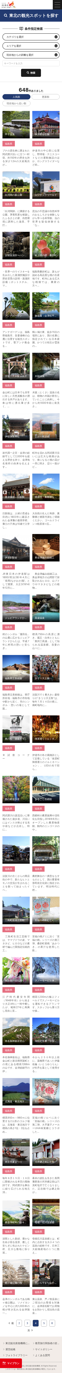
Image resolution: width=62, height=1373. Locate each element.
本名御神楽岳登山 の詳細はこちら (16, 1021)
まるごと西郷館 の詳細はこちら (46, 779)
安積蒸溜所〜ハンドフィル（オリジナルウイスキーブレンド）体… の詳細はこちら (16, 238)
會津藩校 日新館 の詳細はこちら (16, 477)
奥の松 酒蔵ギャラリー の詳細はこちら (16, 718)
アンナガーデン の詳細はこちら (16, 295)
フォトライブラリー (16, 1355)
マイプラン (13, 1363)
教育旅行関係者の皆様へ (47, 1343)
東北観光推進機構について (17, 1343)
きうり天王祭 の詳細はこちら (46, 658)
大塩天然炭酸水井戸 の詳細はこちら (16, 356)
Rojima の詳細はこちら (15, 837)
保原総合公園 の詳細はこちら (46, 114)
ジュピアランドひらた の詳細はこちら (16, 597)
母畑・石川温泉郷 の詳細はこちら (46, 1202)
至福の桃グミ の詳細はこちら (46, 1081)
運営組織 (10, 1349)
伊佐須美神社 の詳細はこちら (16, 416)
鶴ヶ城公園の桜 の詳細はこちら (16, 1262)
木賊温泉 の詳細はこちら (46, 356)
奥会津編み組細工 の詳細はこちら (46, 537)
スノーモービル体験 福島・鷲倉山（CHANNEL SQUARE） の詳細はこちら (46, 963)
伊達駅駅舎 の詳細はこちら (16, 537)
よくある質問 (42, 1355)
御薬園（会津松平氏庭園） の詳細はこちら (46, 295)
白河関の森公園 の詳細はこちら (16, 174)
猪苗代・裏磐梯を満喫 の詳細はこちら (46, 477)
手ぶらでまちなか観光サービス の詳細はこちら (46, 1262)
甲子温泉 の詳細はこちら (16, 114)
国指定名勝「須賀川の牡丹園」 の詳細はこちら (46, 1021)
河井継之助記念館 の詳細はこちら (46, 1141)
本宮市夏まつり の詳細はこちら (16, 1141)
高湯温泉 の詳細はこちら (46, 597)
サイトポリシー (43, 1349)
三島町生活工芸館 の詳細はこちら (16, 900)
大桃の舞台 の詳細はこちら (46, 839)
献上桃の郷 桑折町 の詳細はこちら (46, 235)
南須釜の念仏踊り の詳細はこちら (16, 960)
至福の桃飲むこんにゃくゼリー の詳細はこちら (46, 900)
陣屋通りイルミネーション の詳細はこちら (46, 718)
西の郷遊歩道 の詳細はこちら (16, 779)
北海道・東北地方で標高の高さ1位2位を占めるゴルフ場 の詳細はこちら (16, 1082)
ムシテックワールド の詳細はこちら (46, 174)
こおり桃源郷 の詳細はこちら (46, 416)
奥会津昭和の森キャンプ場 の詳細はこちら (16, 1202)
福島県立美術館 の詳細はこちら (16, 658)
